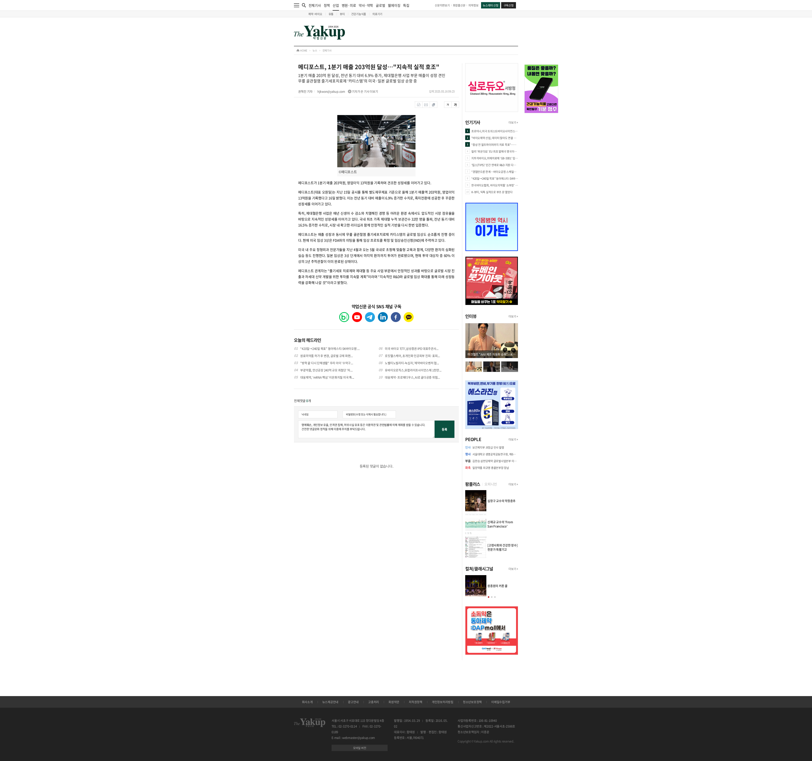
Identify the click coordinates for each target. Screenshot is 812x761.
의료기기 (377, 14)
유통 (331, 14)
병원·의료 (349, 5)
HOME (303, 50)
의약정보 (473, 5)
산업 (336, 5)
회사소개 (307, 702)
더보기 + (513, 122)
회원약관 (393, 702)
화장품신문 (459, 5)
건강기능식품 (358, 14)
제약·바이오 (315, 14)
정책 (327, 5)
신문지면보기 (442, 5)
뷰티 (342, 14)
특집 (406, 5)
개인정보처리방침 (442, 702)
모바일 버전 (359, 748)
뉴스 (315, 50)
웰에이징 (394, 5)
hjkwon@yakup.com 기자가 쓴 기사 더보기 (347, 91)
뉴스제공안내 (330, 702)
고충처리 (373, 702)
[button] (488, 597)
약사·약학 (366, 5)
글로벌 (380, 5)
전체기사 (315, 5)
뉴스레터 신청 (490, 5)
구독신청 (509, 5)
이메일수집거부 (500, 702)
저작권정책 (415, 702)
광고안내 (353, 702)
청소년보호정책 (472, 702)
